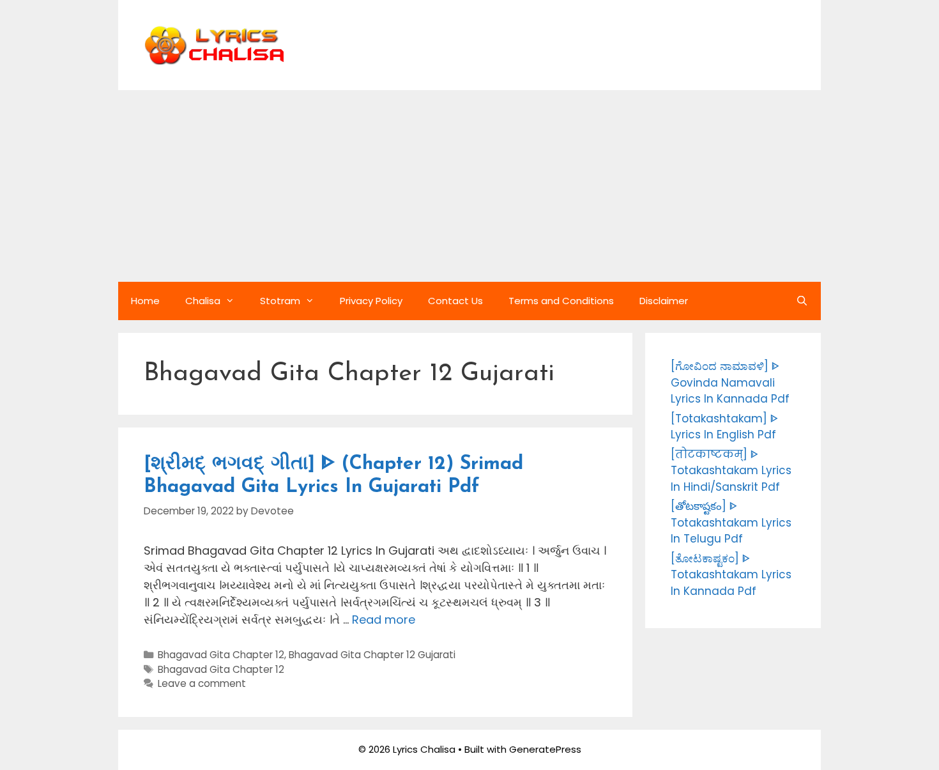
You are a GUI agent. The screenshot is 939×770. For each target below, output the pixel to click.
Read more (383, 620)
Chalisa (202, 300)
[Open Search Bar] (802, 301)
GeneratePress (545, 749)
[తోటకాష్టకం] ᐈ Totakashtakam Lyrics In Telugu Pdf (731, 522)
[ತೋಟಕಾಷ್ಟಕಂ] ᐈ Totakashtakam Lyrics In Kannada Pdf (731, 575)
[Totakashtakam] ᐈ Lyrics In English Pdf (724, 427)
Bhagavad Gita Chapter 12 (221, 654)
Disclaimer (663, 300)
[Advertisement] (469, 185)
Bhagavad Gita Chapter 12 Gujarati (372, 654)
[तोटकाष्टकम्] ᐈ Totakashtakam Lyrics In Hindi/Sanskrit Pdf (731, 471)
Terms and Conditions (561, 300)
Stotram (280, 300)
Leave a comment (202, 683)
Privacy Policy (371, 300)
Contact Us (455, 300)
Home (145, 300)
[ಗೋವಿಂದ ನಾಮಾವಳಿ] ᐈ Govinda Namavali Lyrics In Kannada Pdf (730, 382)
